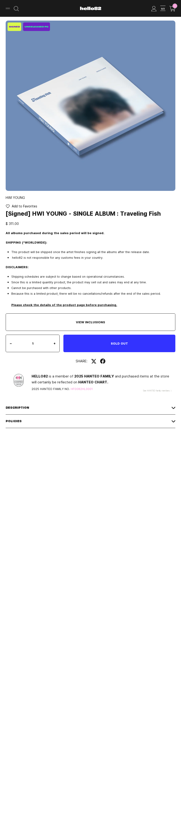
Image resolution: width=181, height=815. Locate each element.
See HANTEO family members (156, 391)
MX (163, 8)
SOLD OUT (119, 343)
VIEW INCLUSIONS (90, 322)
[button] (21, 206)
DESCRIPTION (17, 407)
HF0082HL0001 (82, 389)
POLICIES (14, 421)
